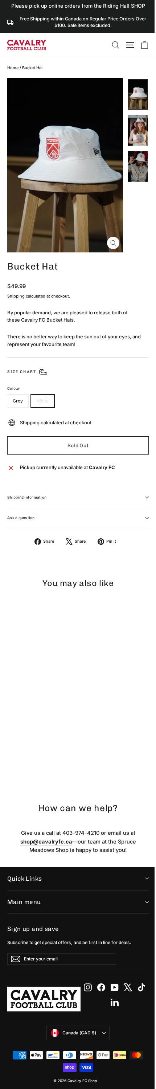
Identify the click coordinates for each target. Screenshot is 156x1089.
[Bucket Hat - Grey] (11, 768)
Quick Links (24, 878)
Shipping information (26, 497)
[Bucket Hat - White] (19, 768)
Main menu (24, 901)
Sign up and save (33, 928)
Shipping (16, 296)
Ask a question (21, 517)
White (43, 401)
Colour (13, 388)
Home (13, 67)
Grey (18, 401)
